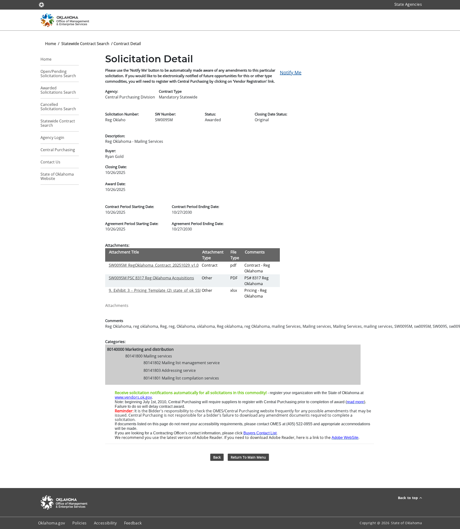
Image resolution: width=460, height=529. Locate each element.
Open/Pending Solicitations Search (58, 73)
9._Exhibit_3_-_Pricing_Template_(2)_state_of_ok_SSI (155, 290)
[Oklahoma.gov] (41, 4)
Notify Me (290, 72)
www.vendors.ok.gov (133, 397)
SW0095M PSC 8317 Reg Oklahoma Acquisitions (151, 278)
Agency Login (52, 137)
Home (50, 43)
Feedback (133, 523)
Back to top (408, 497)
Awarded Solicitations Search (58, 90)
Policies (79, 523)
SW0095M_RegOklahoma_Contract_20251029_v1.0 (154, 265)
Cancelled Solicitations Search (58, 106)
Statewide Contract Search (85, 43)
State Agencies (408, 4)
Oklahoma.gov (51, 523)
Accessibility (105, 523)
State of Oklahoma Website (57, 176)
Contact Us (50, 162)
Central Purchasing (57, 149)
